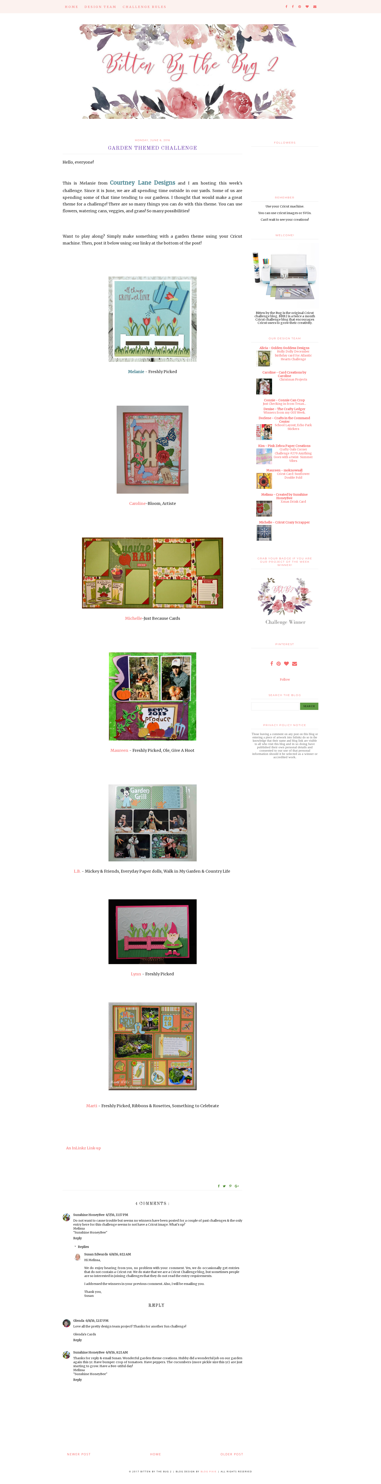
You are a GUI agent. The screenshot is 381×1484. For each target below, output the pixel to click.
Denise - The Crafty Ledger (284, 409)
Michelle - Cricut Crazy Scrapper (284, 522)
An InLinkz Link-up (83, 1148)
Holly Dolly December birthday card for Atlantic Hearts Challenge (293, 355)
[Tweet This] (225, 1186)
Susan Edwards (96, 1254)
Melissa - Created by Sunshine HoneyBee (284, 496)
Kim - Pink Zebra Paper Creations (284, 446)
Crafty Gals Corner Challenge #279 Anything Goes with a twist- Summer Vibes (293, 455)
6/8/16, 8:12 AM (120, 1254)
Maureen (119, 750)
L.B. (78, 871)
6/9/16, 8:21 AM (117, 1352)
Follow (285, 679)
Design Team (100, 7)
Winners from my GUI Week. (284, 412)
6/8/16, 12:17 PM (97, 1321)
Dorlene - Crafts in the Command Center (284, 420)
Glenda (78, 1321)
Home (71, 7)
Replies (83, 1247)
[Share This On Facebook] (219, 1186)
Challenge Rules (145, 7)
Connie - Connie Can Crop (284, 400)
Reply (77, 1238)
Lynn (136, 973)
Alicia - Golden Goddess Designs (284, 348)
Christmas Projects (293, 379)
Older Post (231, 1454)
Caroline (137, 503)
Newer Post (79, 1454)
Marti (91, 1105)
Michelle (133, 618)
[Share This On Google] (237, 1186)
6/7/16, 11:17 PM (117, 1215)
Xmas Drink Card (293, 502)
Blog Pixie (209, 1471)
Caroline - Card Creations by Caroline (284, 374)
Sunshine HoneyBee (89, 1215)
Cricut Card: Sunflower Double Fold (293, 476)
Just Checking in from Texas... (284, 404)
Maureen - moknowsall (284, 470)
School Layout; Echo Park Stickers (293, 427)
